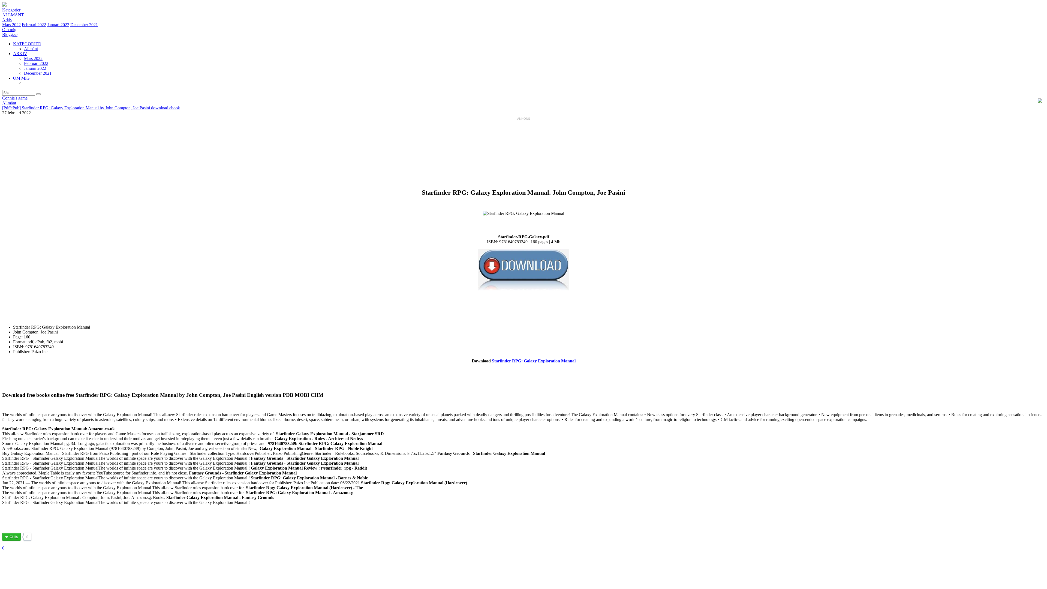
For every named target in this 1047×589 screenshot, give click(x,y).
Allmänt (13, 15)
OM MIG (21, 78)
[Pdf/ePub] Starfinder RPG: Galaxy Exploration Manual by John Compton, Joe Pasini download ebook (91, 108)
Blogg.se (9, 34)
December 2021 (84, 24)
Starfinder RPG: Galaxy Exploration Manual (534, 361)
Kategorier (11, 10)
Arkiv (7, 19)
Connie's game (15, 98)
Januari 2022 (58, 24)
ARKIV (20, 53)
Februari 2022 (34, 24)
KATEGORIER (27, 43)
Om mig (9, 29)
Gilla (14, 536)
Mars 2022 (11, 24)
